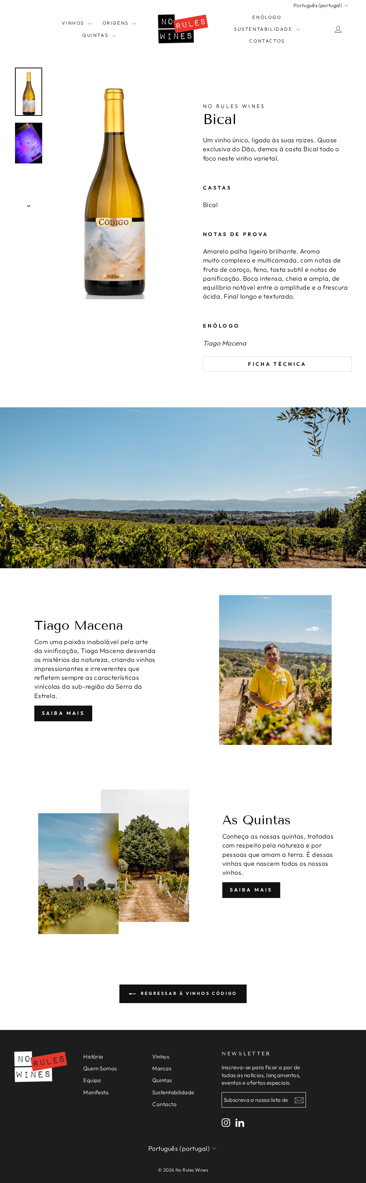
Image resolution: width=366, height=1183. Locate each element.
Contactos (267, 41)
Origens (117, 23)
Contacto (164, 1104)
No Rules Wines (234, 106)
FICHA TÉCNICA (277, 364)
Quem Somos (100, 1068)
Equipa (92, 1080)
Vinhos (74, 23)
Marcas (161, 1068)
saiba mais (63, 713)
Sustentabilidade (264, 29)
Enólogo (266, 17)
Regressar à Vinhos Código (188, 993)
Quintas (96, 35)
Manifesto (96, 1092)
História (93, 1056)
